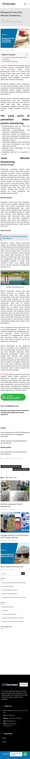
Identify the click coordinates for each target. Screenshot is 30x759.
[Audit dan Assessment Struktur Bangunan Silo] (15, 491)
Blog (8, 19)
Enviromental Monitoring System (9, 590)
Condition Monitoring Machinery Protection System (14, 597)
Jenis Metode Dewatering (10, 61)
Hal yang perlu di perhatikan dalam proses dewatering (15, 58)
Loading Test (5, 610)
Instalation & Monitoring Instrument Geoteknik (13, 617)
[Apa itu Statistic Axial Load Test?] (15, 553)
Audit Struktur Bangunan (8, 606)
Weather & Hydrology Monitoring (9, 593)
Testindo (3, 65)
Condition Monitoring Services (9, 614)
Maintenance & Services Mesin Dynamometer (13, 621)
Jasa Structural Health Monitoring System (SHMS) (14, 582)
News (4, 742)
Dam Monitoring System (7, 586)
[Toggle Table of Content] (26, 55)
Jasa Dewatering (18, 458)
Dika (13, 50)
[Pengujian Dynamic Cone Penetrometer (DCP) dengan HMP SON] (15, 522)
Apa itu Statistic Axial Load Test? (12, 567)
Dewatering (11, 458)
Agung (12, 509)
